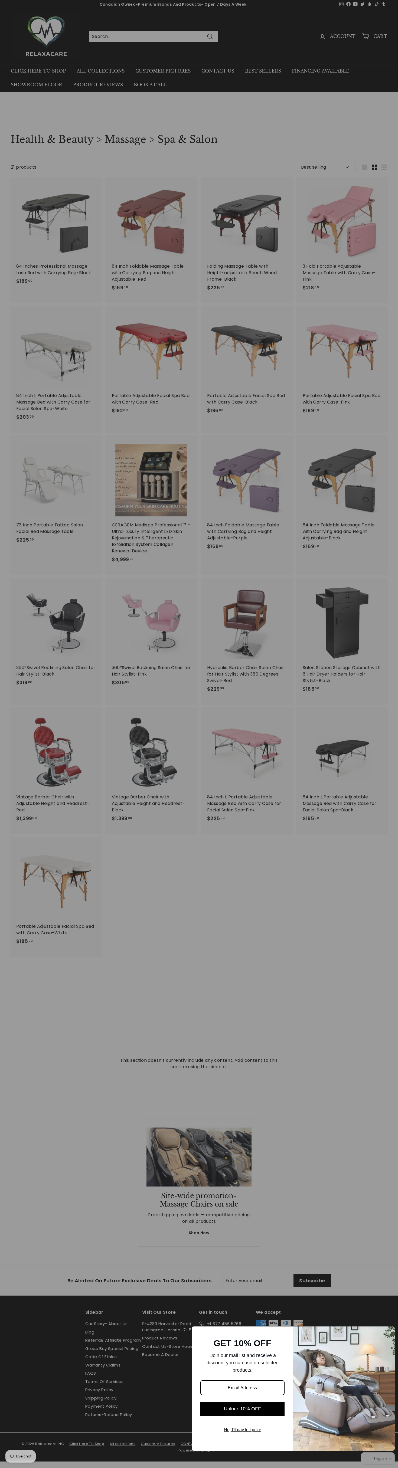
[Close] (388, 1332)
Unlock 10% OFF (242, 1408)
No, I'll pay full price (242, 1429)
